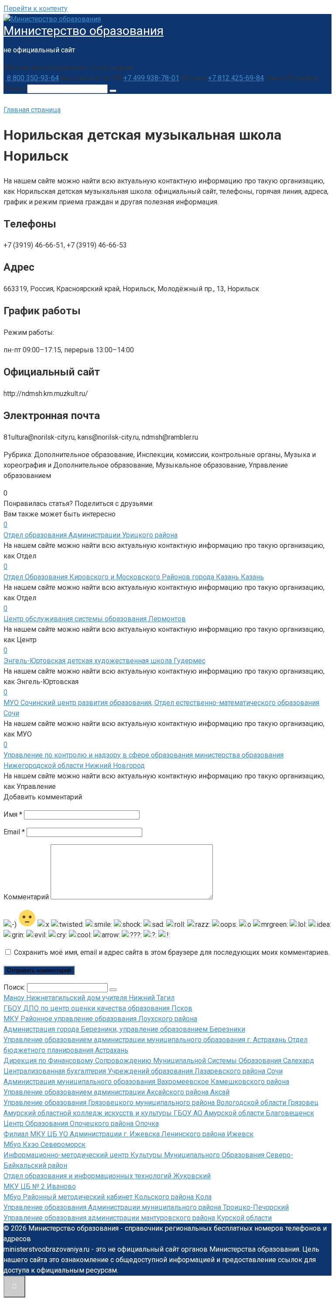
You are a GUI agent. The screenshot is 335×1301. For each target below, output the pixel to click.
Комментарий (26, 897)
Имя (12, 814)
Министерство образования (83, 31)
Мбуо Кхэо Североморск (44, 1144)
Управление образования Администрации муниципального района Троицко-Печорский (146, 1207)
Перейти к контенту (35, 8)
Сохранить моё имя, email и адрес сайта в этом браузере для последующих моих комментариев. (172, 952)
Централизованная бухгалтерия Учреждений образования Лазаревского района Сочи (143, 1071)
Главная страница (32, 110)
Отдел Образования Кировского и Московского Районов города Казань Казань (133, 577)
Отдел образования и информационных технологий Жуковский (107, 1176)
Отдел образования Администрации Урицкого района (90, 535)
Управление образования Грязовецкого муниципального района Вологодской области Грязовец (160, 1102)
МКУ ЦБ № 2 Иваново (39, 1186)
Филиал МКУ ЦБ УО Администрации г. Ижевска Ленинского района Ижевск (128, 1134)
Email (14, 832)
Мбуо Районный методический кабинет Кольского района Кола (107, 1197)
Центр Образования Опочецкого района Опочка (81, 1123)
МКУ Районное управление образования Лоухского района (100, 1019)
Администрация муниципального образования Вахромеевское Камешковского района (146, 1081)
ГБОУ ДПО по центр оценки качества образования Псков (97, 1008)
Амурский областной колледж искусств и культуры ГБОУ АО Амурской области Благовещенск (158, 1113)
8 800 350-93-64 (32, 78)
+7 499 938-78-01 (151, 78)
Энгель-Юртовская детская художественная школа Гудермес (104, 661)
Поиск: (15, 88)
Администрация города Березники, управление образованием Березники (124, 1029)
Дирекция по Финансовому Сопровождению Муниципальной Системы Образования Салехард (158, 1061)
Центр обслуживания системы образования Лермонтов (94, 619)
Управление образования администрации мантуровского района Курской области (137, 1218)
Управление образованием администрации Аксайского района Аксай (116, 1092)
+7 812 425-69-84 (236, 78)
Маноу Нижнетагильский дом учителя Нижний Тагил (88, 998)
